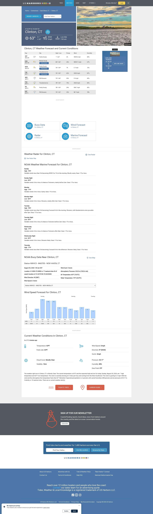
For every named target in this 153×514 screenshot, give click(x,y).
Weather (69, 3)
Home (27, 11)
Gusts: (94, 354)
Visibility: (40, 364)
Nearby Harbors (33, 16)
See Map (92, 258)
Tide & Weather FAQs (83, 472)
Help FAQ (79, 475)
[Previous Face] (113, 49)
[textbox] (52, 16)
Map (84, 3)
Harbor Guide (94, 387)
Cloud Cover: (41, 360)
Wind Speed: (96, 346)
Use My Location (82, 450)
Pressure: (95, 360)
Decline (66, 511)
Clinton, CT (54, 11)
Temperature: (41, 346)
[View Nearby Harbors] (47, 32)
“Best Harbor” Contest (102, 472)
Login (121, 3)
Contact (57, 487)
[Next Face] (116, 49)
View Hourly (44, 63)
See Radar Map (31, 158)
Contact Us (43, 475)
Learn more (46, 507)
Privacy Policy (75, 502)
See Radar (91, 155)
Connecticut (34, 11)
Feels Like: (40, 350)
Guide (77, 3)
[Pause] (115, 49)
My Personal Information (88, 502)
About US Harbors (45, 472)
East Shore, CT (44, 11)
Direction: (95, 350)
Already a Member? (111, 3)
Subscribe (65, 423)
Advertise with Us (64, 472)
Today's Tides (63, 387)
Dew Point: (95, 368)
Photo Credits (127, 44)
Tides (61, 3)
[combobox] (52, 16)
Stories (91, 3)
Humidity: (95, 364)
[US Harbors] (36, 3)
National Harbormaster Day (104, 475)
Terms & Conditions (64, 475)
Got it (74, 511)
